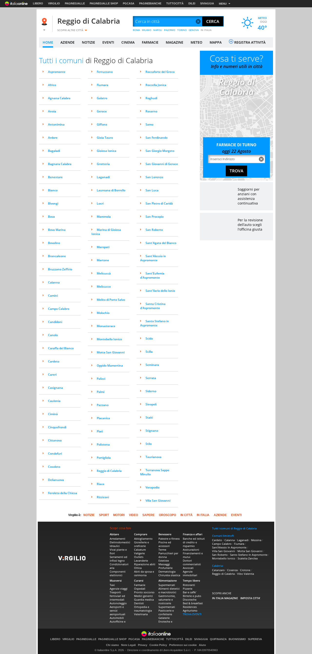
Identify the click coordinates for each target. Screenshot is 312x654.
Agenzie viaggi (118, 588)
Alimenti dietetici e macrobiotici (169, 590)
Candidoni (55, 322)
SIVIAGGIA (207, 3)
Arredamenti (117, 538)
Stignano (152, 431)
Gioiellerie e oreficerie (141, 544)
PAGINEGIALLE (75, 3)
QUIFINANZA (218, 639)
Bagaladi (54, 151)
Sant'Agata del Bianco (161, 243)
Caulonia (54, 401)
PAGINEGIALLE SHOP (104, 3)
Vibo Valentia (245, 574)
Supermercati (166, 585)
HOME (48, 42)
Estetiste (163, 560)
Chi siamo (112, 645)
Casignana (55, 388)
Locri (100, 203)
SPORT (104, 515)
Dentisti (139, 603)
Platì (100, 431)
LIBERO (38, 3)
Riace (100, 484)
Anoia (52, 111)
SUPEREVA (255, 639)
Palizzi (101, 379)
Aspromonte (56, 72)
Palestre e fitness (169, 538)
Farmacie (139, 585)
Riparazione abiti (144, 564)
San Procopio (155, 217)
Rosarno (151, 111)
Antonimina (56, 124)
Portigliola (104, 458)
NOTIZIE (88, 42)
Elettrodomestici (120, 542)
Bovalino (54, 243)
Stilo (149, 444)
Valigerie (139, 553)
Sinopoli (151, 404)
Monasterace (106, 326)
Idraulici (115, 546)
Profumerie (165, 568)
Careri (52, 374)
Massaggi (164, 564)
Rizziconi (103, 497)
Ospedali (139, 588)
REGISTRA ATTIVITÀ (249, 42)
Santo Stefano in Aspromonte (154, 323)
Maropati (103, 247)
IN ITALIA (206, 30)
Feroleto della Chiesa (62, 493)
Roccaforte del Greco (160, 72)
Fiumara (102, 85)
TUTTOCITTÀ (175, 3)
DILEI (191, 3)
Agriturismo (190, 610)
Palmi (100, 392)
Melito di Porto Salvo (111, 300)
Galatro (102, 98)
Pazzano (102, 405)
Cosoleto (54, 467)
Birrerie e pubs (192, 596)
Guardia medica (144, 599)
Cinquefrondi (57, 427)
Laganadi (103, 177)
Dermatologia (167, 571)
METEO (196, 42)
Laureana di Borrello (111, 190)
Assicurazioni (191, 549)
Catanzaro (218, 570)
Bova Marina (57, 230)
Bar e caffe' (189, 592)
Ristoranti (189, 585)
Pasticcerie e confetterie (166, 612)
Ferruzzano (105, 72)
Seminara (152, 365)
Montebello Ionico (109, 339)
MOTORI (119, 515)
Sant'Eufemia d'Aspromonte (152, 275)
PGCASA (128, 3)
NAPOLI (157, 30)
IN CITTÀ (186, 515)
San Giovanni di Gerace (162, 164)
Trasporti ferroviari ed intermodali (117, 595)
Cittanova (55, 440)
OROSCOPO (167, 515)
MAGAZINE (174, 42)
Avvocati (188, 568)
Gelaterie (164, 618)
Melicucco (104, 286)
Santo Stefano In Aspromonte (248, 554)
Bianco (53, 190)
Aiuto (202, 645)
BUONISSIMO (237, 639)
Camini (53, 295)
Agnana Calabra (59, 98)
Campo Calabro (58, 309)
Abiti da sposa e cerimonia (144, 573)
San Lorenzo (154, 177)
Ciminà (53, 414)
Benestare (55, 177)
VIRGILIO (54, 3)
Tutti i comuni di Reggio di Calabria (234, 528)
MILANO (146, 30)
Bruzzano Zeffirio (60, 269)
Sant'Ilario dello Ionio (160, 291)
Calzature (140, 549)
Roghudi (151, 98)
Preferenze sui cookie (183, 645)
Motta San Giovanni (111, 352)
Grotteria (103, 164)
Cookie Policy (158, 645)
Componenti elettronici (118, 573)
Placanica (103, 418)
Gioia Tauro (105, 138)
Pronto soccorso (144, 592)
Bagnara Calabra (59, 164)
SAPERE (148, 515)
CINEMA (128, 42)
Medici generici (143, 596)
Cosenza (232, 570)
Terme (162, 549)
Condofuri (55, 453)
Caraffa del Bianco (61, 348)
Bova (51, 217)
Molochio (103, 313)
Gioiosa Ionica (106, 151)
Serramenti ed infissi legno (118, 558)
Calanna (54, 282)
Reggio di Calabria (88, 21)
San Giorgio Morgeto (160, 151)
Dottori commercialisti (192, 562)
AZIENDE (67, 42)
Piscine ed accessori (164, 544)
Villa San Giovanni (158, 500)
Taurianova (153, 457)
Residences (190, 607)
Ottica (138, 568)
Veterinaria (141, 614)
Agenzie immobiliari (190, 573)
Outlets (138, 557)
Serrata (151, 378)
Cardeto (53, 361)
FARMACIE (150, 42)
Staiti (149, 417)
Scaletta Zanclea (248, 558)
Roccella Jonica (156, 85)
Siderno (151, 391)
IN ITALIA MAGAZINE (225, 598)
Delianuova (56, 480)
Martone (103, 260)
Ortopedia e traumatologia (143, 608)
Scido (149, 338)
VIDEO (133, 515)
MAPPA (216, 42)
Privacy (142, 645)
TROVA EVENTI (192, 614)
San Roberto (154, 230)
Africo (52, 85)
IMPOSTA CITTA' (250, 598)
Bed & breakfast (193, 603)
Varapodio (152, 487)
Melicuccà (104, 273)
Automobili (117, 618)
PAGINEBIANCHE (150, 3)
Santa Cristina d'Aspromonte (153, 306)
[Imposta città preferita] (45, 21)
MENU (223, 3)
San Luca (152, 190)
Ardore (53, 138)
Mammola (104, 217)
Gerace (102, 111)
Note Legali (128, 645)
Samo (149, 124)
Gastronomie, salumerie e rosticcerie (167, 599)
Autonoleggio (118, 603)
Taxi (112, 585)
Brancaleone (57, 256)
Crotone (245, 570)
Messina (256, 540)
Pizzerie (187, 588)
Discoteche (189, 599)
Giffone (102, 124)
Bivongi (53, 203)
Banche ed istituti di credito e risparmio (194, 542)
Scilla (149, 352)
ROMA (136, 30)
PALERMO (169, 30)
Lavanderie (141, 560)
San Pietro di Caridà (159, 203)
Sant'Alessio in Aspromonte (153, 258)
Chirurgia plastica (169, 575)
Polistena (103, 444)
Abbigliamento (143, 538)
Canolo (53, 335)
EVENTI (108, 42)
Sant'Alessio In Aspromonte (229, 547)
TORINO (182, 30)
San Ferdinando (156, 138)
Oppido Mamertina (110, 365)
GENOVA (194, 30)
